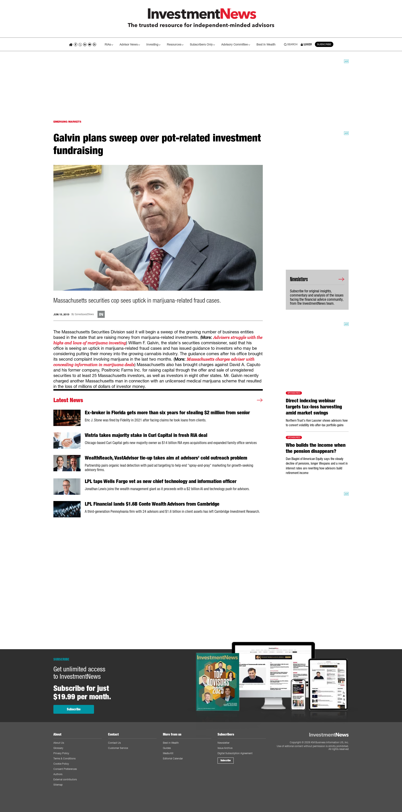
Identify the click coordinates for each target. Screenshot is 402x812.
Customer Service (118, 748)
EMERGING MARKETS (67, 121)
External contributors (65, 779)
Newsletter (223, 742)
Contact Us (114, 742)
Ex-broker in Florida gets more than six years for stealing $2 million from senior (167, 413)
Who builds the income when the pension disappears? (315, 448)
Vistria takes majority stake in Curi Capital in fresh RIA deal (146, 435)
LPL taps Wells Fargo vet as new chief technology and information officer (160, 481)
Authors (57, 774)
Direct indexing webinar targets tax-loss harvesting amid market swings (314, 407)
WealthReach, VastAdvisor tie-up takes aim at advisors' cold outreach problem (166, 458)
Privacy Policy (61, 753)
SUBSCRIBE (324, 44)
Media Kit (168, 753)
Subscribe (74, 709)
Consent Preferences (65, 769)
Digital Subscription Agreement (235, 753)
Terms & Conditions (64, 758)
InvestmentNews (84, 314)
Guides (167, 748)
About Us (58, 742)
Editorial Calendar (173, 758)
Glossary (58, 748)
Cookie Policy (61, 763)
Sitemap (58, 784)
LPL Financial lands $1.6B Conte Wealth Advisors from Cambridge (152, 504)
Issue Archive (225, 748)
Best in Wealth (266, 44)
